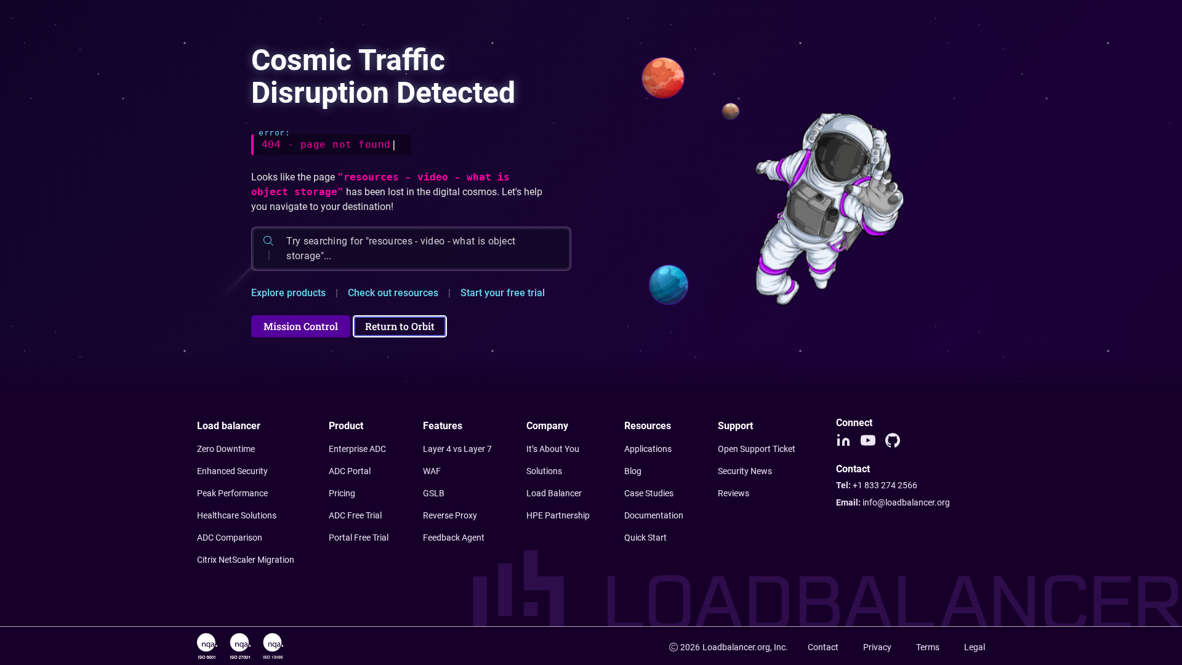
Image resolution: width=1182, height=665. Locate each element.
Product (346, 426)
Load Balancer (554, 493)
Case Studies (648, 493)
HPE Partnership (558, 515)
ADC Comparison (229, 537)
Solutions (544, 471)
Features (442, 426)
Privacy (877, 647)
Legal (974, 647)
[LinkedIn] (843, 440)
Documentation (653, 515)
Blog (632, 471)
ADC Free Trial (355, 515)
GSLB (433, 493)
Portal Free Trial (358, 537)
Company (547, 426)
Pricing (342, 493)
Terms (927, 647)
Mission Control (300, 326)
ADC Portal (350, 471)
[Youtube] (868, 440)
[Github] (892, 440)
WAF (432, 471)
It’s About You (552, 449)
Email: (893, 502)
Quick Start (645, 537)
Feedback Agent (453, 537)
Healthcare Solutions (236, 515)
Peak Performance (232, 493)
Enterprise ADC (357, 449)
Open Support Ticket (756, 449)
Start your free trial (502, 293)
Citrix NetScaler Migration (245, 560)
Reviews (733, 493)
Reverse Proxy (450, 515)
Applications (648, 449)
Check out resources (393, 293)
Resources (647, 426)
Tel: (876, 485)
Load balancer (228, 426)
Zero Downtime (226, 449)
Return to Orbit (400, 326)
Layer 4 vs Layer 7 (457, 449)
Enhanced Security (232, 471)
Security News (745, 471)
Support (735, 426)
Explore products (288, 293)
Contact (823, 647)
